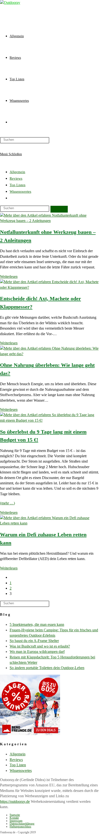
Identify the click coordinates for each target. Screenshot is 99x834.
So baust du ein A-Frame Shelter (34, 641)
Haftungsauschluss (20, 826)
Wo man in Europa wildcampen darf (37, 651)
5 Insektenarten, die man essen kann (37, 624)
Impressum (16, 820)
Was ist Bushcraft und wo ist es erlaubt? (40, 646)
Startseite (15, 815)
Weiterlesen (9, 276)
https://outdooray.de (15, 801)
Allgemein (17, 172)
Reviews (16, 178)
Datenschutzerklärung (22, 823)
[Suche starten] (59, 209)
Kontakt (14, 817)
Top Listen (17, 185)
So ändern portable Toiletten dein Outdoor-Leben (47, 668)
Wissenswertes (20, 191)
